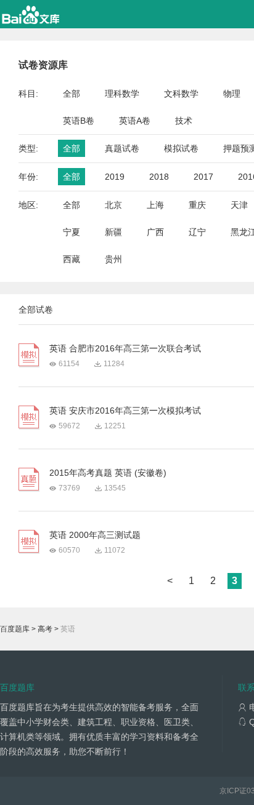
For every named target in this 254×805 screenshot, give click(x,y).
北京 (113, 205)
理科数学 (122, 93)
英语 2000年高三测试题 (95, 535)
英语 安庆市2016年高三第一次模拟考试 (125, 410)
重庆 (197, 205)
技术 (183, 121)
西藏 (71, 259)
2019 (115, 177)
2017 (203, 177)
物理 (231, 93)
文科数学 (181, 93)
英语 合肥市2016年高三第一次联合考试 (125, 348)
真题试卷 (122, 148)
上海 (155, 205)
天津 (239, 205)
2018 (159, 177)
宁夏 (71, 232)
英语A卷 (134, 121)
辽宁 (197, 232)
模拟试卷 (181, 148)
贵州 (113, 259)
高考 (45, 629)
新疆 (113, 232)
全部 (71, 93)
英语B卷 (78, 121)
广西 (155, 232)
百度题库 (15, 629)
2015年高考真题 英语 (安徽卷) (107, 473)
